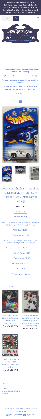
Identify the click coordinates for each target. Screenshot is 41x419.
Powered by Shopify (20, 411)
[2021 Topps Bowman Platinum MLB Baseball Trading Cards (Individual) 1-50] (10, 301)
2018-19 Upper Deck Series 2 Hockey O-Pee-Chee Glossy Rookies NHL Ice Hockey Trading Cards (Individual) (30, 320)
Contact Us (5, 393)
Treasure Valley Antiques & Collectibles (26, 408)
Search (4, 388)
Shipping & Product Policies (11, 391)
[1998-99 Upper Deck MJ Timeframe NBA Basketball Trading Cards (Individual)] (10, 345)
